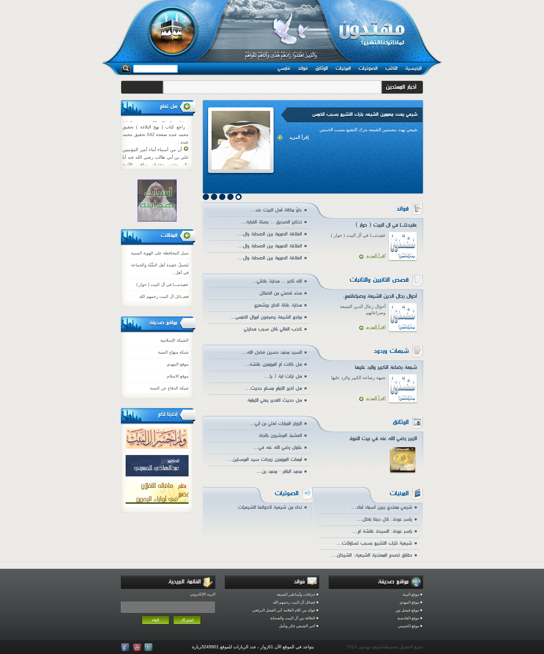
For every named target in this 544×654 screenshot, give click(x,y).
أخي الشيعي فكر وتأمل (297, 626)
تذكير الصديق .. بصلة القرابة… (271, 222)
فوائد (303, 68)
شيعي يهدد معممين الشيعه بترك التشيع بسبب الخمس (364, 114)
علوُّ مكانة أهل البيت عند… (276, 210)
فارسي (284, 68)
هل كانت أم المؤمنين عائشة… (273, 364)
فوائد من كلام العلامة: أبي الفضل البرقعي (283, 610)
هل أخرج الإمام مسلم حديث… (273, 388)
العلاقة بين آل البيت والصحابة (292, 618)
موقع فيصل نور (407, 610)
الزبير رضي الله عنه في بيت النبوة (383, 438)
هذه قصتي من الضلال (280, 293)
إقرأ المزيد (299, 137)
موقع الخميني (408, 626)
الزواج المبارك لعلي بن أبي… (275, 424)
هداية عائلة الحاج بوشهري (278, 305)
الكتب (391, 68)
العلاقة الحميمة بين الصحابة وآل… (269, 234)
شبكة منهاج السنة (173, 352)
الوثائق (321, 68)
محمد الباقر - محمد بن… (279, 471)
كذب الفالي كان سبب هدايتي (273, 329)
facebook (126, 647)
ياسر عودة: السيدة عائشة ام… (382, 531)
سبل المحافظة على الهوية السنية (160, 253)
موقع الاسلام (178, 376)
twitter (149, 647)
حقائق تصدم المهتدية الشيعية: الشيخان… (371, 555)
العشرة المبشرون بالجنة (280, 436)
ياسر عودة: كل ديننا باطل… (384, 519)
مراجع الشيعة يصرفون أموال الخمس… (266, 317)
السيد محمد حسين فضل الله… (271, 352)
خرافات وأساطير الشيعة (296, 594)
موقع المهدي (178, 364)
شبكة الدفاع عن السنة (169, 388)
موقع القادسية (408, 618)
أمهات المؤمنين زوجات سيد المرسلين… (264, 459)
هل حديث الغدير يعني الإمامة (274, 400)
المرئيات (343, 68)
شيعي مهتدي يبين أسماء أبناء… (381, 507)
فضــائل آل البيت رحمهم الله (164, 296)
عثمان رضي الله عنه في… (277, 448)
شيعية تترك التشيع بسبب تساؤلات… (374, 543)
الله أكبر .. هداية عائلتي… (276, 281)
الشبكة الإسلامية (174, 340)
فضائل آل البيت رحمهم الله (294, 602)
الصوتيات (368, 68)
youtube (138, 647)
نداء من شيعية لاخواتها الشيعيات (270, 507)
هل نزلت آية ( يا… (283, 376)
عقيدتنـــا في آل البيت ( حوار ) (162, 284)
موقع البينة (411, 594)
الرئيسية (413, 68)
